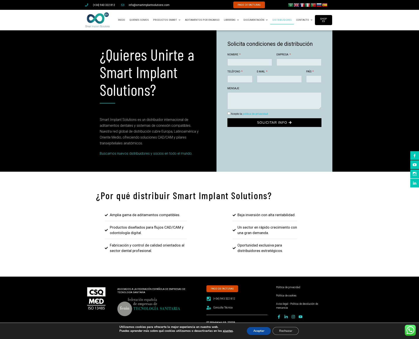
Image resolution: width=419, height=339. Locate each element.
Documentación (254, 20)
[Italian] (308, 4)
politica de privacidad (255, 113)
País (309, 71)
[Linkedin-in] (286, 317)
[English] (296, 4)
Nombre (233, 54)
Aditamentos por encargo (202, 20)
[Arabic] (291, 4)
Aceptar (258, 331)
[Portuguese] (313, 4)
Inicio (121, 20)
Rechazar (285, 331)
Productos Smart (165, 20)
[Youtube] (300, 317)
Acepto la (249, 113)
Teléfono (234, 71)
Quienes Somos (139, 20)
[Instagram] (293, 317)
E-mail (261, 71)
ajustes (228, 331)
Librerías (229, 20)
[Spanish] (325, 4)
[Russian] (319, 4)
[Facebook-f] (279, 317)
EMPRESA (282, 54)
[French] (302, 4)
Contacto (302, 20)
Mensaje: (233, 88)
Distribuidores (282, 20)
